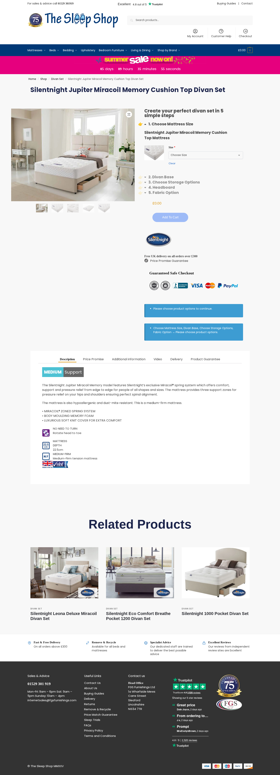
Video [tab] (158, 359)
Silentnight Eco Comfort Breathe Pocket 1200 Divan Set (138, 616)
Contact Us (92, 683)
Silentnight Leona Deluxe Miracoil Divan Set (63, 616)
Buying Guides (226, 3)
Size (172, 147)
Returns (89, 704)
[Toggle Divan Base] (159, 177)
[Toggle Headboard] (159, 187)
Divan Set (57, 79)
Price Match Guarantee (100, 715)
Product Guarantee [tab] (205, 359)
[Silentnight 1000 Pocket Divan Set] (216, 572)
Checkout (245, 36)
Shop (43, 79)
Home (32, 79)
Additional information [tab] (128, 359)
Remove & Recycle (97, 709)
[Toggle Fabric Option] (161, 192)
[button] (245, 50)
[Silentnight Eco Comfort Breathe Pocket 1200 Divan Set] (140, 572)
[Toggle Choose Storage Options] (172, 182)
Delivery (89, 699)
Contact (247, 3)
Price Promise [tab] (93, 359)
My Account (195, 36)
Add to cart (170, 217)
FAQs (87, 725)
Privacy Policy (93, 730)
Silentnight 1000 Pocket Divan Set (215, 613)
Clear (172, 163)
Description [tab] (67, 359)
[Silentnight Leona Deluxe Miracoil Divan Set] (64, 572)
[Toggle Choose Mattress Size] (168, 124)
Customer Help (221, 36)
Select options (64, 626)
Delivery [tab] (176, 359)
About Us (90, 688)
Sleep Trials (92, 720)
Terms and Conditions (100, 736)
